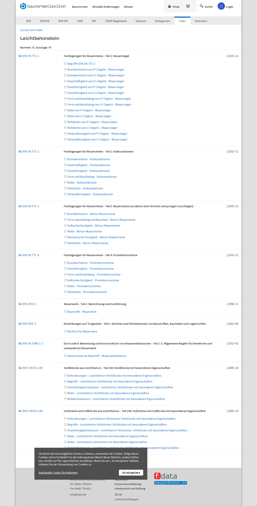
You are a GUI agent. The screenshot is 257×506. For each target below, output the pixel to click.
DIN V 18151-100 (32, 368)
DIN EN (44, 21)
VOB (80, 21)
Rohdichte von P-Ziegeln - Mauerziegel (92, 122)
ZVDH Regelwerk (116, 21)
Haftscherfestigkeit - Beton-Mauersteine (93, 225)
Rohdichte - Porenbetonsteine (87, 292)
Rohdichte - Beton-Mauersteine (87, 243)
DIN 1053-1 (29, 304)
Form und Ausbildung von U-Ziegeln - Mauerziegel (99, 104)
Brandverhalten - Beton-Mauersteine (91, 214)
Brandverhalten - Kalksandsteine (88, 159)
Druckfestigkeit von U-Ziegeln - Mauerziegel (95, 93)
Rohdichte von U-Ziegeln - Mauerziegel (92, 128)
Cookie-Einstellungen (126, 499)
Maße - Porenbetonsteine (84, 286)
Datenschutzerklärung (128, 484)
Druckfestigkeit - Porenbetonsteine (90, 268)
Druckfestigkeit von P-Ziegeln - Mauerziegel (95, 87)
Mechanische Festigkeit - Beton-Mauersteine (96, 237)
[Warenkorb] (188, 5)
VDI (94, 21)
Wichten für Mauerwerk (82, 331)
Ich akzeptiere (131, 472)
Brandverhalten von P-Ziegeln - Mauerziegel (95, 69)
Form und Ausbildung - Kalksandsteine (92, 176)
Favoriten (201, 21)
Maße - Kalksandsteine (82, 182)
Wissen (128, 6)
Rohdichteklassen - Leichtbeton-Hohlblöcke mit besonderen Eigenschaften (116, 399)
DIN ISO (63, 21)
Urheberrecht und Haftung (130, 488)
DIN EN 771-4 (30, 255)
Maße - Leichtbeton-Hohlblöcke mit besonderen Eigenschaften (108, 393)
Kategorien (162, 21)
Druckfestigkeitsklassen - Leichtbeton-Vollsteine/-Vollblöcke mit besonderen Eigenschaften (127, 430)
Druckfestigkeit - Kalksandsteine (88, 171)
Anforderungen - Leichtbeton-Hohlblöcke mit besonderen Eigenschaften (114, 375)
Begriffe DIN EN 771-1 (81, 63)
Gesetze (141, 21)
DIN (28, 21)
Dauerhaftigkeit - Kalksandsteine (88, 165)
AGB (119, 494)
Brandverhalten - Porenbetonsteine (90, 263)
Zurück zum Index (31, 30)
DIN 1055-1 (29, 323)
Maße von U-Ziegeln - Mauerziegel (89, 116)
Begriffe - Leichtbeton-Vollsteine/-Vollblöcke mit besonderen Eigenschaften (117, 424)
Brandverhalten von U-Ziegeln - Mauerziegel (95, 75)
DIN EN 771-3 (30, 206)
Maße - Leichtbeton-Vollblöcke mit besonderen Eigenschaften (107, 436)
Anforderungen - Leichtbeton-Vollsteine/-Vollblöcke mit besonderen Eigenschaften (121, 418)
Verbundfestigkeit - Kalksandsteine (90, 194)
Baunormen (80, 6)
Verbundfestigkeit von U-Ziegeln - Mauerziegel (97, 139)
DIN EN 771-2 (30, 151)
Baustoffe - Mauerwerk (82, 311)
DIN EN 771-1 (30, 56)
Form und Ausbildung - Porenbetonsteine (94, 274)
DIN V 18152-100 (32, 411)
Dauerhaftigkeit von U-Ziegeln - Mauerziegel (95, 81)
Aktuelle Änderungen (105, 6)
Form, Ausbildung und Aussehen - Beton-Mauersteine (101, 220)
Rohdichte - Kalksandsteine (85, 188)
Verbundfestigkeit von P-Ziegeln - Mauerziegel (97, 133)
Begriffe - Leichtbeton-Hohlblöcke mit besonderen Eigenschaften (109, 381)
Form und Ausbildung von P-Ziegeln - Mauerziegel (99, 98)
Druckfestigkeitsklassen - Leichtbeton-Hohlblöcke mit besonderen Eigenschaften (120, 387)
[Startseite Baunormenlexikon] (44, 5)
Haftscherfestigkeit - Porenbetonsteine (93, 280)
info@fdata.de (78, 494)
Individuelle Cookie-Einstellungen (58, 472)
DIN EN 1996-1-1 (32, 343)
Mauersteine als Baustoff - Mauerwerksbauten (96, 356)
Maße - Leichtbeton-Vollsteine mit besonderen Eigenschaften (107, 442)
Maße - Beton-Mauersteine (84, 231)
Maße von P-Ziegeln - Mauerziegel (89, 110)
